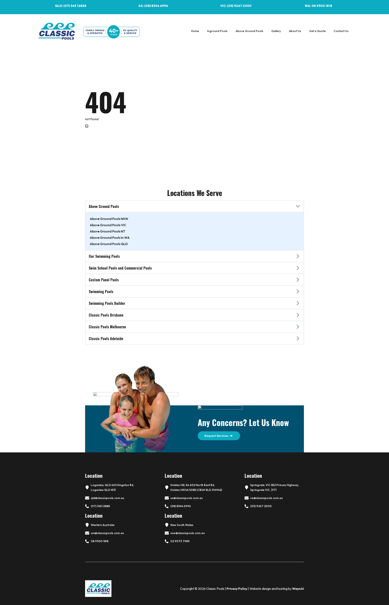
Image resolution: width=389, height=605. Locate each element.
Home (195, 31)
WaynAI (298, 589)
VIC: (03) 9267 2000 (235, 6)
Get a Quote (317, 31)
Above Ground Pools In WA (110, 238)
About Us (295, 31)
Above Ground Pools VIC (108, 225)
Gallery (276, 31)
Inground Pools (217, 31)
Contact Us (341, 31)
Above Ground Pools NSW (109, 219)
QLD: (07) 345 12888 (70, 6)
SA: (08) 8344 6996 (153, 6)
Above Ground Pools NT (107, 231)
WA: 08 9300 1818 (318, 6)
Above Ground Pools (249, 31)
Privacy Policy (237, 589)
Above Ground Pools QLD (109, 244)
